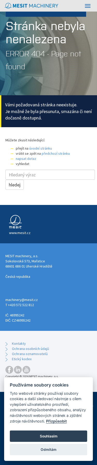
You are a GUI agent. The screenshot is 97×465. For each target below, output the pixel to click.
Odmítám (48, 449)
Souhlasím (48, 436)
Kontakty (19, 343)
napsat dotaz (26, 158)
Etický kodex (22, 359)
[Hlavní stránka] (32, 6)
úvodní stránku (40, 148)
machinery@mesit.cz (21, 299)
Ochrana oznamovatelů (30, 353)
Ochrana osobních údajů (30, 348)
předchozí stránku (56, 153)
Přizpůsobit (56, 421)
